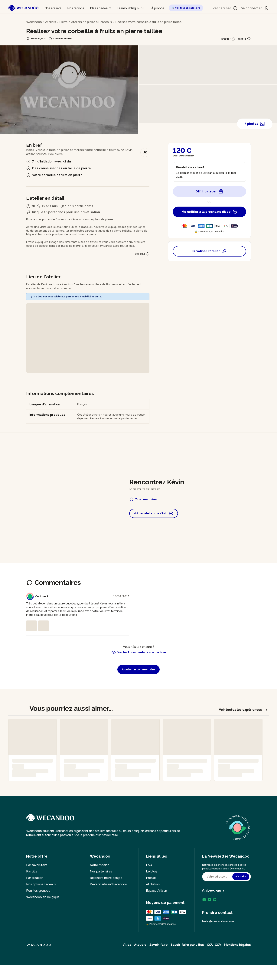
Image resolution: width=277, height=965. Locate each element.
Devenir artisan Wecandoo (108, 884)
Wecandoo (34, 22)
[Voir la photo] (31, 625)
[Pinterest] (215, 899)
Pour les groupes (38, 890)
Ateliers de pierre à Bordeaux (91, 22)
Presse (151, 878)
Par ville (31, 871)
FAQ (149, 865)
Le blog (151, 871)
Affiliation (153, 884)
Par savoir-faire (36, 865)
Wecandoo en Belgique (43, 897)
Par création (34, 878)
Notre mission (99, 865)
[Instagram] (209, 899)
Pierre (63, 22)
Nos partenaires (101, 871)
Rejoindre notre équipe (106, 878)
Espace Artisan (156, 890)
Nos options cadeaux (41, 884)
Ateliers (50, 22)
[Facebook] (204, 899)
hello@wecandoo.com (218, 921)
